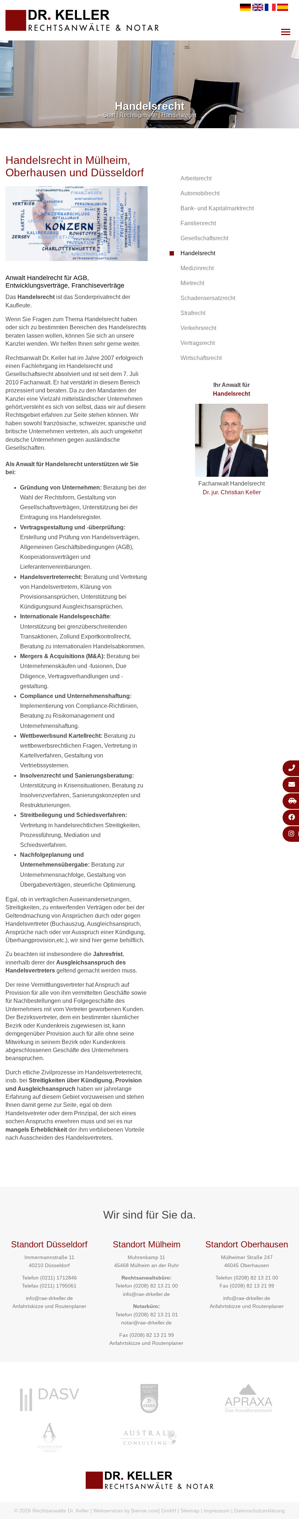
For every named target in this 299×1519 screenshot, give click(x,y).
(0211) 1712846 (58, 1278)
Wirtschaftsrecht (201, 358)
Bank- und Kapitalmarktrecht (217, 208)
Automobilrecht (200, 193)
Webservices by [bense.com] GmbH (134, 1511)
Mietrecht (192, 283)
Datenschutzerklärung (259, 1511)
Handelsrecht (179, 115)
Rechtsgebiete (138, 115)
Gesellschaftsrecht (204, 238)
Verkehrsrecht (198, 328)
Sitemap (189, 1511)
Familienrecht (198, 223)
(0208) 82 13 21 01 (155, 1314)
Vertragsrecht (197, 343)
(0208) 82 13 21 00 (155, 1286)
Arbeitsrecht (195, 178)
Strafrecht (192, 313)
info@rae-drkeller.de (49, 1298)
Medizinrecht (197, 268)
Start (109, 115)
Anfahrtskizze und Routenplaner (49, 1306)
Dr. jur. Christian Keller (232, 492)
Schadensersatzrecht (207, 298)
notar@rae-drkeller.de (146, 1323)
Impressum (217, 1511)
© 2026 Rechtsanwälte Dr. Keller (51, 1511)
